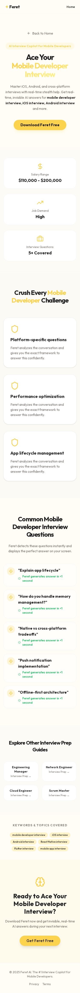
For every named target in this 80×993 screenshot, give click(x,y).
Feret (12, 6)
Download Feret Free (40, 124)
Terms (46, 984)
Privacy (34, 984)
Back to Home (42, 33)
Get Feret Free (40, 940)
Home (71, 7)
